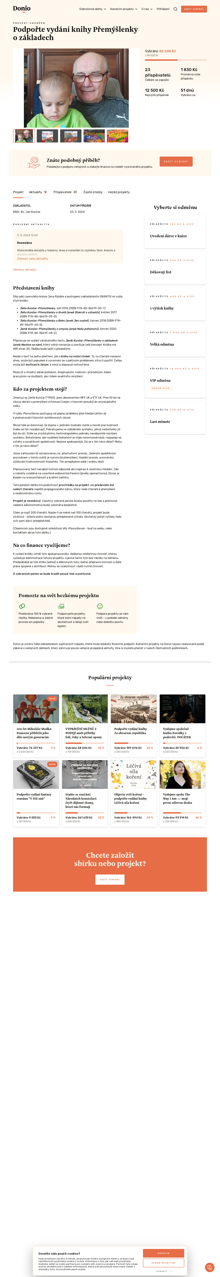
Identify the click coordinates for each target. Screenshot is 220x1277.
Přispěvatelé (65, 192)
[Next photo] (135, 88)
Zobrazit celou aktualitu (32, 258)
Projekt (18, 192)
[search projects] (175, 9)
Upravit (162, 1271)
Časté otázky (93, 192)
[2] (47, 136)
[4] (94, 136)
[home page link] (21, 9)
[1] (24, 136)
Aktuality (38, 192)
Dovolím (164, 1253)
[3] (71, 136)
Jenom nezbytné (163, 1263)
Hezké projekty (119, 192)
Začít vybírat (194, 9)
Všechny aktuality (24, 269)
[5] (118, 136)
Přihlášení (163, 9)
